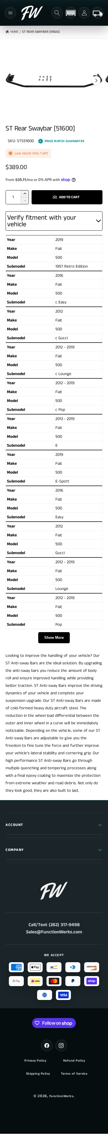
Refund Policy (74, 1061)
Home (14, 31)
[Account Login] (84, 13)
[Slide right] (96, 80)
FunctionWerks (61, 1096)
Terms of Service (74, 1074)
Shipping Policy (38, 1074)
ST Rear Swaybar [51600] (41, 31)
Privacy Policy (35, 1061)
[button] (10, 13)
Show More (54, 637)
